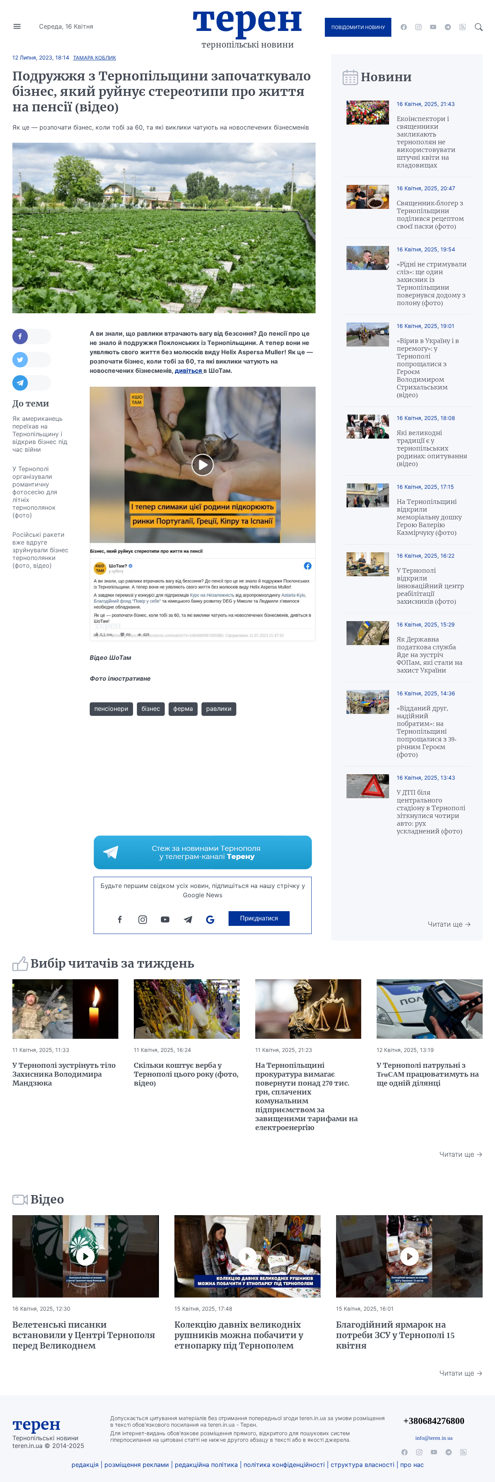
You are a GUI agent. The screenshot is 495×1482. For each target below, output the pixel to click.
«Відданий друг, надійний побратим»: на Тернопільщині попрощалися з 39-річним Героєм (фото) (426, 731)
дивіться (189, 370)
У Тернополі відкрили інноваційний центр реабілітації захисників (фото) (430, 586)
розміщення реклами (136, 1464)
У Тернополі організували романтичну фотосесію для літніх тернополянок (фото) (34, 492)
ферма (183, 708)
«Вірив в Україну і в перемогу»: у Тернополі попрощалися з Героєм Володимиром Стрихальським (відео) (428, 368)
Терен (247, 18)
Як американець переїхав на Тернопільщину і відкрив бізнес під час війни (39, 434)
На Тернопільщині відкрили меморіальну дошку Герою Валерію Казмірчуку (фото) (429, 517)
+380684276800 (433, 1421)
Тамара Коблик (94, 58)
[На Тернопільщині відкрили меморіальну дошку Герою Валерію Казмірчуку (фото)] (367, 509)
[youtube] (433, 27)
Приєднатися (259, 918)
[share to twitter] (31, 359)
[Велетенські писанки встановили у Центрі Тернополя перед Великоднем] (85, 1256)
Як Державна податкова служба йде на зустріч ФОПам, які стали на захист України (430, 654)
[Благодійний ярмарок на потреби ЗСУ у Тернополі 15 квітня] (409, 1256)
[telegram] (448, 27)
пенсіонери (111, 708)
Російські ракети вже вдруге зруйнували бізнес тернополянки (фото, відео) (40, 550)
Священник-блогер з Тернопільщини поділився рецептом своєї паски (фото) (430, 214)
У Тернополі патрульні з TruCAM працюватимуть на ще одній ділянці (428, 1074)
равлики (219, 708)
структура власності (362, 1464)
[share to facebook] (31, 336)
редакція (85, 1464)
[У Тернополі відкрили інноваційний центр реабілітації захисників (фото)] (367, 578)
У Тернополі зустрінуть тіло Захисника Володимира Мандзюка (64, 1074)
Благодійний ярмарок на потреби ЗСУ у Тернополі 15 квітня (395, 1335)
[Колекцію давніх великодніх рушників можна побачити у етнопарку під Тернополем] (247, 1256)
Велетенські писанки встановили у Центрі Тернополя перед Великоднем (83, 1335)
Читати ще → (449, 924)
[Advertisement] (43, 691)
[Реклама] (202, 852)
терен (36, 1424)
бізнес (151, 708)
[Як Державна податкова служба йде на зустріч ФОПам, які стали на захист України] (367, 647)
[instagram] (418, 27)
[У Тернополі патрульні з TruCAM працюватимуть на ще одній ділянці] (430, 1009)
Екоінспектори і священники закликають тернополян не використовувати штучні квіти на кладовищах (426, 142)
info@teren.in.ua (433, 1437)
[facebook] (404, 27)
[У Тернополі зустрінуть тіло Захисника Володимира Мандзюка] (65, 1009)
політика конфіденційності (284, 1464)
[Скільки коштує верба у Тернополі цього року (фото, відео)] (187, 1009)
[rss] (462, 27)
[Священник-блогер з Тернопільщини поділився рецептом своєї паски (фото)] (367, 207)
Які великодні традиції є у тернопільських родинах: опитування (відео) (432, 448)
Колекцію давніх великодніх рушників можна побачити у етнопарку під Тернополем (238, 1335)
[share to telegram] (31, 383)
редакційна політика (206, 1464)
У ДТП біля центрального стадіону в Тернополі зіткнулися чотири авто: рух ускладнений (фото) (431, 812)
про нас (412, 1464)
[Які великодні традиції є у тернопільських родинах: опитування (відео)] (367, 441)
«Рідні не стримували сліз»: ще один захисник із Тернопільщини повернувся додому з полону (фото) (432, 283)
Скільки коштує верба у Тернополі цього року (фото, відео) (186, 1074)
